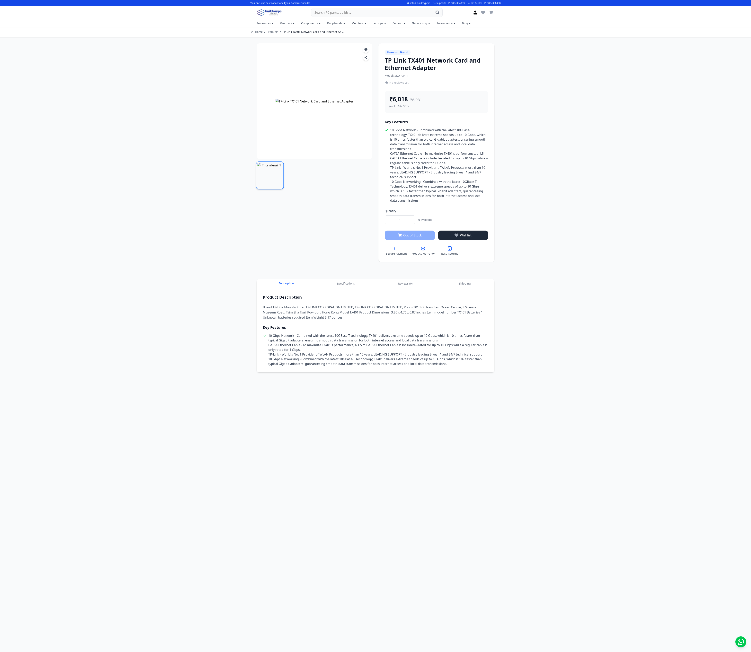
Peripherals (334, 23)
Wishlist (466, 235)
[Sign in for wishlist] (483, 12)
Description (286, 283)
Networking (419, 23)
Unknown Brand (397, 52)
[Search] (437, 12)
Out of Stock (412, 235)
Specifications (346, 283)
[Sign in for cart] (490, 12)
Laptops (378, 23)
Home (259, 32)
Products (272, 32)
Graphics (286, 23)
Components (309, 23)
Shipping (465, 283)
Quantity (390, 211)
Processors (264, 23)
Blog (465, 23)
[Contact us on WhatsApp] (740, 641)
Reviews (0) (405, 283)
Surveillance (445, 23)
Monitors (357, 23)
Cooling (397, 23)
